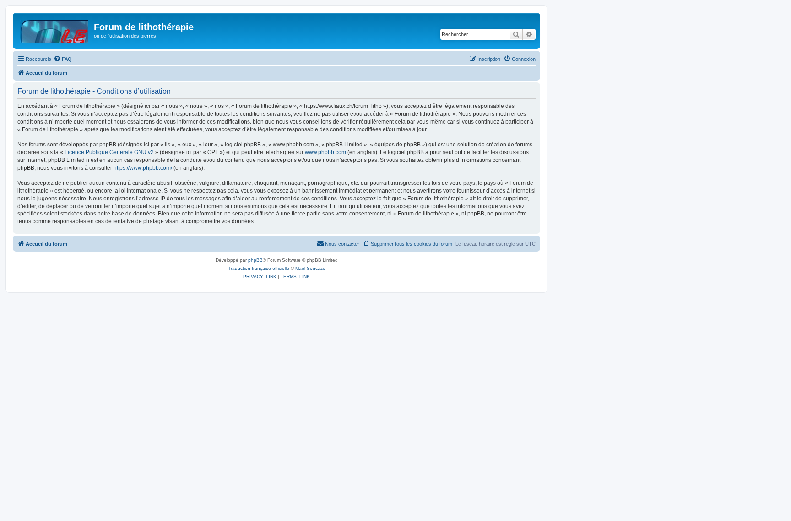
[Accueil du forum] (54, 29)
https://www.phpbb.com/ (143, 168)
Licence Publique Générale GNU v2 (109, 152)
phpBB (255, 260)
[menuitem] (63, 59)
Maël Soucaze (310, 268)
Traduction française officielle (258, 268)
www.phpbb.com (325, 152)
